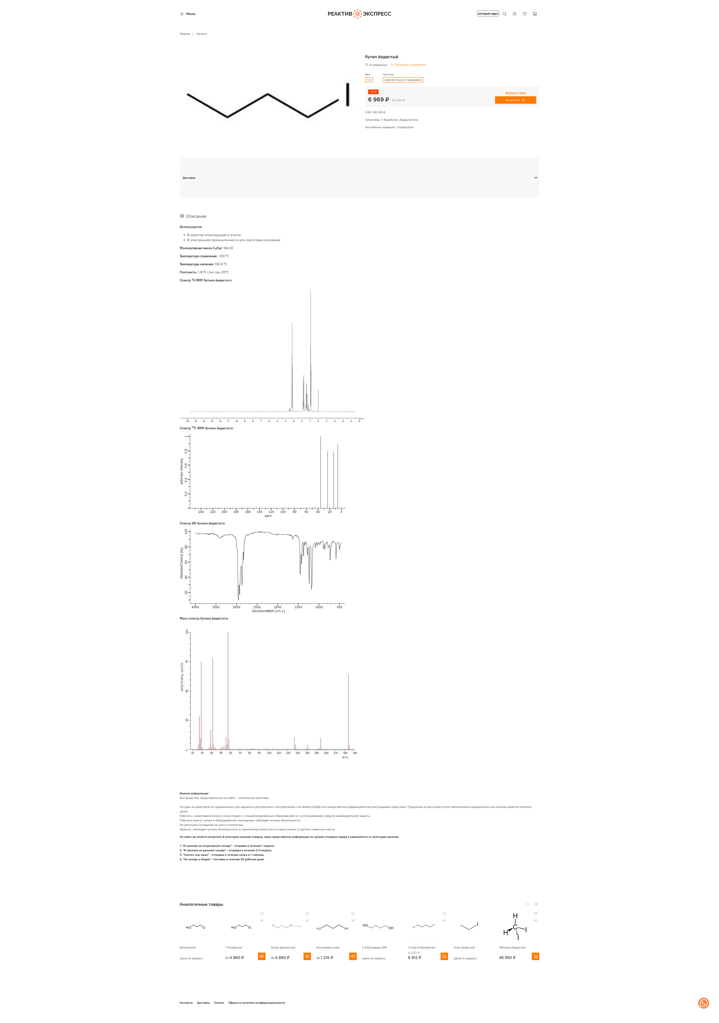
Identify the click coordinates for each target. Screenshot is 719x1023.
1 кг (369, 79)
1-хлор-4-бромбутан (421, 947)
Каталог (202, 34)
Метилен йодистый (512, 947)
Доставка (203, 1002)
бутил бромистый (283, 947)
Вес (367, 74)
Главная (185, 34)
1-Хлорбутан (233, 947)
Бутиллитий (188, 947)
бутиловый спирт (328, 947)
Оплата (219, 1002)
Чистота (388, 74)
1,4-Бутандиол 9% (374, 947)
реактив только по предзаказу (403, 79)
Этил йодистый (464, 947)
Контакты (186, 1002)
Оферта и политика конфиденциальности (256, 1002)
